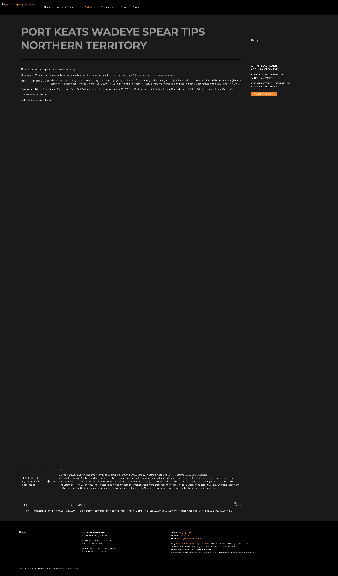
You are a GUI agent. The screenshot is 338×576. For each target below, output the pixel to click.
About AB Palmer (66, 7)
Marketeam (74, 568)
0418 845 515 (184, 535)
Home (47, 7)
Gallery (88, 7)
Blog (123, 7)
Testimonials (107, 7)
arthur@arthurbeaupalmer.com (191, 538)
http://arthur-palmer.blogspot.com (192, 543)
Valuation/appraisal (264, 94)
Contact (136, 7)
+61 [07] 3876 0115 (187, 532)
